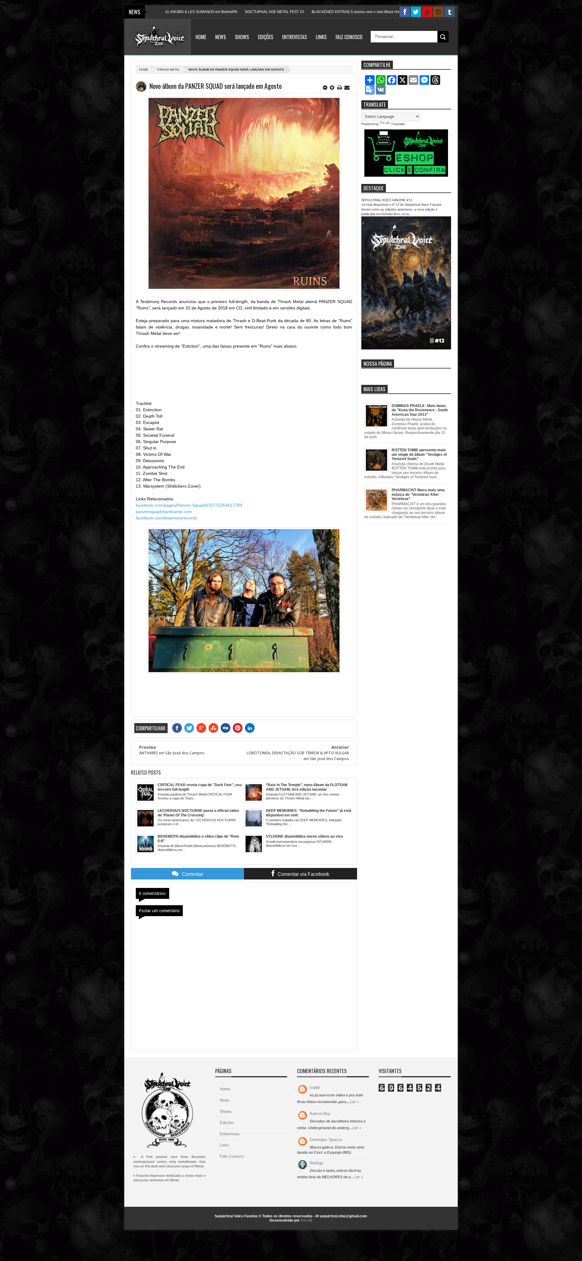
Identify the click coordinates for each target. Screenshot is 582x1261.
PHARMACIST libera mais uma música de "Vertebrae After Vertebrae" (418, 494)
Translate (398, 124)
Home (201, 37)
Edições (265, 37)
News (220, 37)
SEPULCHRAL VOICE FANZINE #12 (386, 200)
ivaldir (315, 1087)
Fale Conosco (349, 37)
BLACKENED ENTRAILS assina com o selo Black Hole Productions (313, 12)
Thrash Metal (168, 69)
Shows (242, 37)
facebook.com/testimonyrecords (166, 517)
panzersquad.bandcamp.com (164, 511)
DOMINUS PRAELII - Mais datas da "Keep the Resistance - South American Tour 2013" (420, 410)
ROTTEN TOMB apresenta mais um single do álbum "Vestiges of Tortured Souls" (419, 454)
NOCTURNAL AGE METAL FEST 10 (220, 12)
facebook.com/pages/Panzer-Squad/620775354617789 (189, 505)
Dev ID (306, 1220)
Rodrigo (316, 1163)
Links (321, 37)
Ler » (354, 1101)
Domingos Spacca (326, 1139)
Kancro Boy (320, 1113)
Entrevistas (294, 37)
